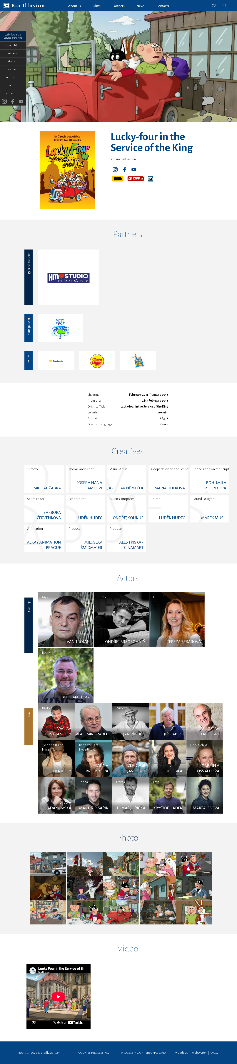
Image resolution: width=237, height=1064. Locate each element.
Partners (127, 234)
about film (12, 45)
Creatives (128, 451)
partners (11, 53)
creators (11, 69)
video (9, 93)
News (140, 6)
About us (74, 6)
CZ (214, 6)
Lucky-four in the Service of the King (13, 36)
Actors (128, 578)
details (10, 61)
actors (10, 77)
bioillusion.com (51, 1052)
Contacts (162, 6)
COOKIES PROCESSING (93, 1052)
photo (10, 85)
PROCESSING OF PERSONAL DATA (143, 1052)
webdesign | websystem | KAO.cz (196, 1052)
